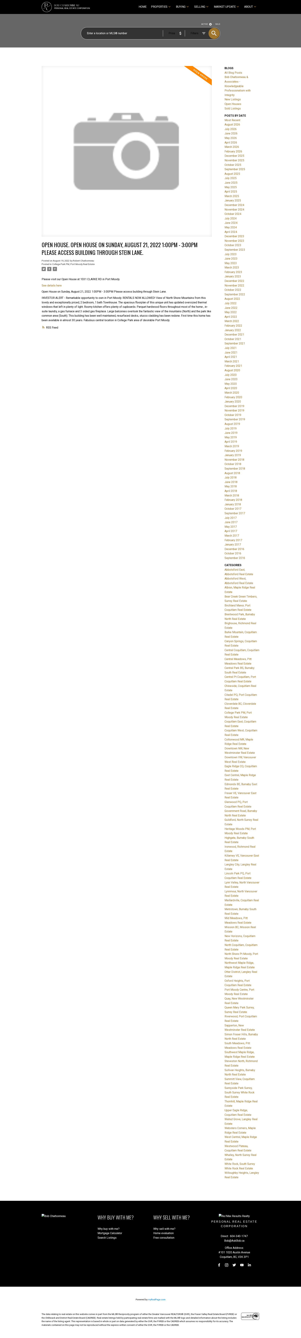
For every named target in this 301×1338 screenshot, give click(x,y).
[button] (219, 1265)
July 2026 (231, 129)
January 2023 (233, 276)
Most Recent (232, 120)
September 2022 (235, 294)
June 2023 (231, 258)
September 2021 (235, 343)
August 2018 (232, 473)
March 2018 (232, 495)
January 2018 (233, 504)
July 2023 (231, 254)
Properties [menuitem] (159, 6)
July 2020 (231, 375)
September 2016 (235, 558)
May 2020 (231, 383)
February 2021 (233, 365)
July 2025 (231, 178)
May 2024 (231, 227)
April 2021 (231, 357)
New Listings (233, 99)
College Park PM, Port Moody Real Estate (73, 264)
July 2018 (231, 477)
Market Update (225, 6)
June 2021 (231, 352)
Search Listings (107, 1237)
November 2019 (234, 410)
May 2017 (231, 526)
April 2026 (231, 142)
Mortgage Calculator (110, 1233)
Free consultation (163, 1237)
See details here (52, 285)
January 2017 (233, 544)
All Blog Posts (233, 72)
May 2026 (231, 138)
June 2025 (231, 182)
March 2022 (232, 321)
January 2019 (233, 455)
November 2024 (234, 209)
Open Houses (233, 104)
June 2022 (231, 307)
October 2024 (233, 214)
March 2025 (232, 196)
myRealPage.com (156, 1299)
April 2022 (231, 316)
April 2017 (231, 531)
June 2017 (231, 522)
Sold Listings (233, 108)
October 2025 (233, 165)
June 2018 (231, 482)
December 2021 (234, 334)
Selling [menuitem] (199, 6)
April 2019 (231, 441)
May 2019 (231, 437)
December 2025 (234, 155)
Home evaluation (163, 1233)
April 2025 (231, 191)
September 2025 (235, 169)
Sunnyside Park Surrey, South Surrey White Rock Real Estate (239, 1092)
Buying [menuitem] (181, 6)
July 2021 (231, 348)
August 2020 (232, 370)
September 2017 (235, 513)
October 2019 (233, 415)
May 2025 (231, 187)
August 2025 (232, 173)
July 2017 (231, 517)
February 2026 (233, 151)
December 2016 (234, 549)
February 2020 (233, 397)
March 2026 (232, 147)
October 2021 (233, 339)
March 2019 (232, 446)
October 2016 (233, 553)
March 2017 (232, 535)
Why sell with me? (164, 1228)
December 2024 (234, 205)
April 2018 (231, 491)
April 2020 (231, 388)
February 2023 (233, 272)
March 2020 (232, 392)
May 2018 (231, 486)
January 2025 (233, 200)
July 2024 (231, 218)
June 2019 (231, 432)
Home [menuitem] (142, 6)
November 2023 (234, 240)
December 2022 (234, 281)
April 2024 (231, 232)
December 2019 (234, 406)
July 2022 (231, 303)
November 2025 (234, 160)
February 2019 (233, 450)
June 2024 (231, 222)
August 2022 (232, 298)
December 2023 (234, 236)
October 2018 (233, 464)
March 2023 (232, 267)
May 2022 (231, 312)
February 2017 (233, 540)
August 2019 (232, 424)
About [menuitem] (248, 6)
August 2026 (232, 124)
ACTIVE (204, 24)
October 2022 (233, 290)
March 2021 (232, 361)
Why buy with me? (108, 1228)
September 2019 (235, 419)
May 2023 (231, 263)
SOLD (217, 24)
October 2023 (233, 245)
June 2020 (231, 379)
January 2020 (233, 401)
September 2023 (235, 249)
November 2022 (234, 285)
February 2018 (233, 500)
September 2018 (235, 468)
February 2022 (233, 325)
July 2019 (231, 428)
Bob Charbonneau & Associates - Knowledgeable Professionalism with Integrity (238, 86)
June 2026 (231, 133)
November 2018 (234, 459)
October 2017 (233, 508)
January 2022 (233, 330)
